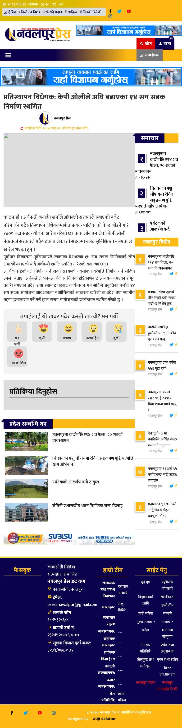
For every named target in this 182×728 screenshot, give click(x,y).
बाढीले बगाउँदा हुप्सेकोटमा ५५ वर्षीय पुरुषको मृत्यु (162, 333)
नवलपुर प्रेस (62, 118)
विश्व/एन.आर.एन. (167, 671)
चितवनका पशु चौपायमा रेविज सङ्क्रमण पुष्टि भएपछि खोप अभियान (154, 200)
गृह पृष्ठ (145, 582)
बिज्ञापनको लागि (145, 600)
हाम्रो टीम (167, 605)
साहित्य (72, 12)
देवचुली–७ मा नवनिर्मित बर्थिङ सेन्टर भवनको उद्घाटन (162, 439)
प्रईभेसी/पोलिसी (167, 585)
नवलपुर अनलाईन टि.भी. (167, 686)
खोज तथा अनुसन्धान (167, 648)
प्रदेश (145, 630)
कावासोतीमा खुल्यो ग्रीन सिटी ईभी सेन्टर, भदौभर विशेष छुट (162, 298)
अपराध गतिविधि (145, 648)
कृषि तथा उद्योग (167, 660)
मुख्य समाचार (145, 622)
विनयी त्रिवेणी (92, 12)
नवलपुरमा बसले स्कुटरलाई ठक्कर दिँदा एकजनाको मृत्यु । (162, 401)
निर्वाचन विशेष (31, 12)
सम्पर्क (167, 613)
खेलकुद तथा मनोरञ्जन (145, 663)
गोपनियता (167, 597)
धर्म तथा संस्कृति (167, 633)
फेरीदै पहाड (54, 12)
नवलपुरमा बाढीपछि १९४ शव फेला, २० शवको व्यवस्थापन (156, 165)
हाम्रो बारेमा (145, 613)
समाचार (167, 622)
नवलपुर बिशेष (145, 683)
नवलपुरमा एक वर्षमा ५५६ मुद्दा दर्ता (162, 365)
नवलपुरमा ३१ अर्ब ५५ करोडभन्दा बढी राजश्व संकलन (162, 475)
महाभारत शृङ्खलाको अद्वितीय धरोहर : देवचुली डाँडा (162, 510)
